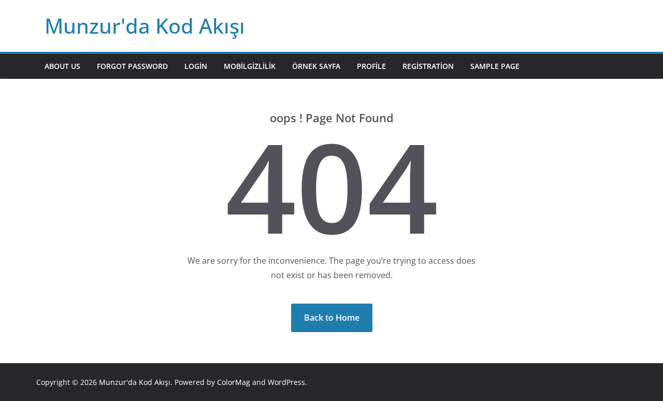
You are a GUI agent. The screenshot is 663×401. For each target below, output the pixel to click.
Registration (428, 66)
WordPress (286, 382)
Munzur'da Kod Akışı (145, 25)
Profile (371, 66)
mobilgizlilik (250, 66)
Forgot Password (132, 66)
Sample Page (495, 66)
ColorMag (233, 382)
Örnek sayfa (316, 66)
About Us (62, 66)
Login (195, 66)
